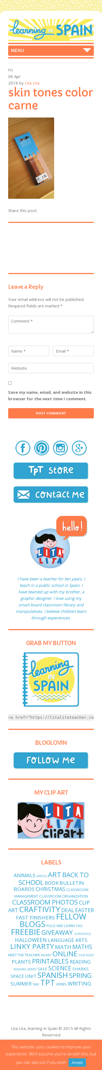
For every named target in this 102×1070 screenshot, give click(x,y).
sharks (80, 968)
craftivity (39, 909)
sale (42, 968)
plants (21, 961)
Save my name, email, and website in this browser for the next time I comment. (50, 395)
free (79, 926)
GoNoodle (82, 934)
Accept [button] (77, 1062)
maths (82, 947)
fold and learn (61, 925)
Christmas (50, 889)
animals (25, 875)
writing (79, 983)
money (46, 955)
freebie (25, 931)
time (36, 984)
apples (42, 876)
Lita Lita (32, 83)
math (63, 947)
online (65, 953)
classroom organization (63, 896)
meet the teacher (24, 954)
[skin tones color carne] (31, 197)
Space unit (23, 976)
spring (80, 975)
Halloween (31, 940)
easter (84, 910)
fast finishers (35, 917)
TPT (47, 982)
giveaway (57, 932)
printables (50, 961)
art (54, 874)
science (59, 968)
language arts (67, 940)
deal (67, 910)
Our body (86, 955)
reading (80, 961)
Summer (21, 983)
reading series (25, 969)
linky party (32, 946)
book (51, 883)
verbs (61, 984)
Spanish (53, 975)
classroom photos (45, 901)
